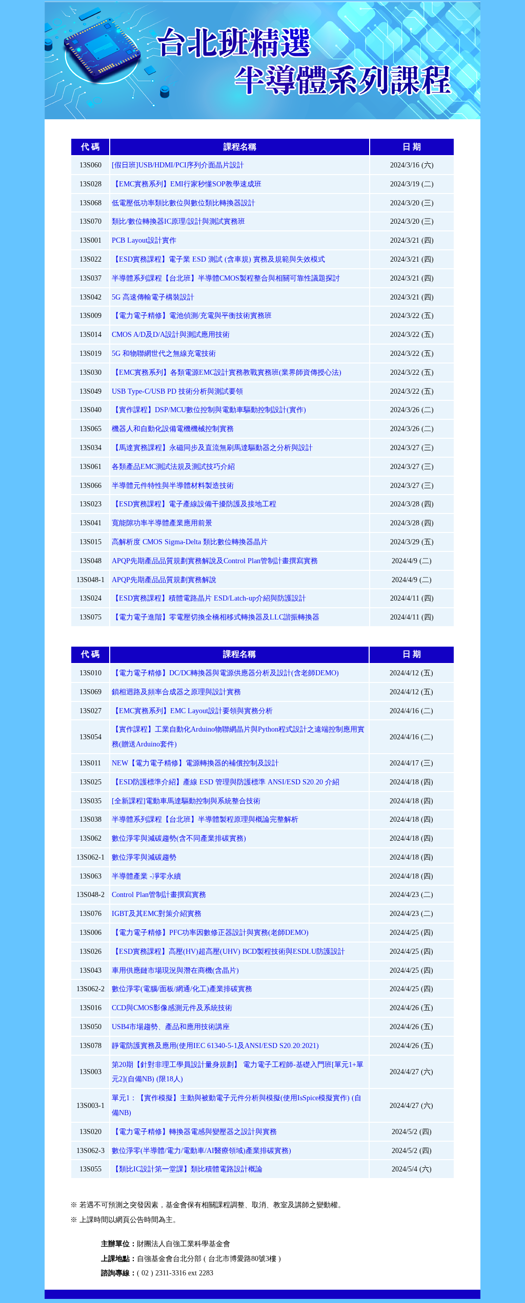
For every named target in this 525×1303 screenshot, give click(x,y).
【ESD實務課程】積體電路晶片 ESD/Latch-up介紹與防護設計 (209, 598)
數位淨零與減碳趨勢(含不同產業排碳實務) (179, 838)
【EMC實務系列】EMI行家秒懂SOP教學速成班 (186, 184)
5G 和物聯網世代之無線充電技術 (164, 353)
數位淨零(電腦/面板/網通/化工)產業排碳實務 (182, 989)
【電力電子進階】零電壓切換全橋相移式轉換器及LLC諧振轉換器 (215, 617)
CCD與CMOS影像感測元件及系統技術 (172, 1007)
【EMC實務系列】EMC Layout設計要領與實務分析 (192, 711)
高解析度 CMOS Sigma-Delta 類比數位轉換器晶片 (190, 542)
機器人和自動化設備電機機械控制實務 (173, 428)
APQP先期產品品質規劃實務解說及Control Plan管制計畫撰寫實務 (215, 561)
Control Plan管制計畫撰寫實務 (159, 894)
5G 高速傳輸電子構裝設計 (153, 297)
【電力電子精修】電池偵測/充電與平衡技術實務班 (192, 315)
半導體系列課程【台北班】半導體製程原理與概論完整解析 (205, 819)
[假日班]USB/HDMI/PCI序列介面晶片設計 (178, 165)
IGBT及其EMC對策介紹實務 (156, 913)
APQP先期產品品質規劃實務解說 (164, 579)
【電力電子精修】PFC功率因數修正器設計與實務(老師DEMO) (210, 932)
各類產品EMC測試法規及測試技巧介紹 (173, 466)
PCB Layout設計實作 (144, 240)
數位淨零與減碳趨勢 (144, 857)
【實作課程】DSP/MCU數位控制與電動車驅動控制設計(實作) (209, 409)
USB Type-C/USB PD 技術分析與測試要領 (177, 391)
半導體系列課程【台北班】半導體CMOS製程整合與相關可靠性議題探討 (226, 278)
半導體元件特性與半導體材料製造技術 (173, 485)
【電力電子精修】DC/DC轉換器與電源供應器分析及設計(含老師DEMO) (225, 673)
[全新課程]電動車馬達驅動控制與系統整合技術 (186, 801)
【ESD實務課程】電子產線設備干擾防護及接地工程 (194, 504)
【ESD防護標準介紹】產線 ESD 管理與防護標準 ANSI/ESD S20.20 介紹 (225, 782)
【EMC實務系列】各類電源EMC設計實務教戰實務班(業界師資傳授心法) (226, 372)
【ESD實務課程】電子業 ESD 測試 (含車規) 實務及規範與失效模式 (218, 259)
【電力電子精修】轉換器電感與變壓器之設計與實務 (194, 1131)
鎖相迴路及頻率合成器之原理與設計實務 (176, 692)
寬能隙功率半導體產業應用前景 (162, 523)
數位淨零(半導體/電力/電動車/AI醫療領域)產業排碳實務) (201, 1150)
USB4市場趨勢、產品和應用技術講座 (171, 1026)
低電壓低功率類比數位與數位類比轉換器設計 (183, 203)
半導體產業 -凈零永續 (146, 876)
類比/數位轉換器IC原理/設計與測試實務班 (178, 221)
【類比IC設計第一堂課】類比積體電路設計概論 (187, 1169)
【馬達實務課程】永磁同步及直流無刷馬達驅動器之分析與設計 (212, 447)
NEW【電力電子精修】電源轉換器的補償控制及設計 (195, 763)
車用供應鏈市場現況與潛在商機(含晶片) (175, 970)
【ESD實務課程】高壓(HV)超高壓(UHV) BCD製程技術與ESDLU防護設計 (228, 951)
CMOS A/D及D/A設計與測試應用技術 (171, 334)
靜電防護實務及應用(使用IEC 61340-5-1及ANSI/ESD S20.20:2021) (215, 1045)
